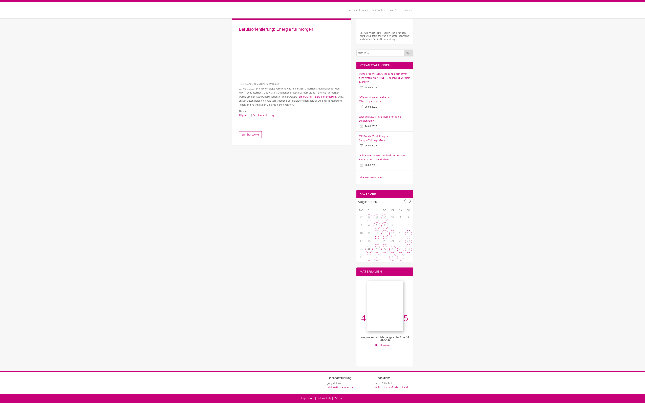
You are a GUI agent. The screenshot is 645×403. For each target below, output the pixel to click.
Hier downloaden (384, 345)
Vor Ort (394, 10)
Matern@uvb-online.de (341, 387)
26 (376, 249)
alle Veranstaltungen (371, 177)
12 (376, 233)
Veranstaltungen (358, 10)
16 (408, 233)
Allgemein (244, 115)
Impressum (307, 398)
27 (384, 249)
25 (369, 249)
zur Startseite (250, 134)
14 (392, 233)
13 (384, 233)
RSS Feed (339, 398)
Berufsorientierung (263, 115)
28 (369, 217)
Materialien (378, 10)
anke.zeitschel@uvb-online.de (392, 387)
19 (376, 241)
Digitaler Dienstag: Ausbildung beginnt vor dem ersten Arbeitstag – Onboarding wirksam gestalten (384, 77)
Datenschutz (324, 398)
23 (408, 241)
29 (376, 217)
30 (384, 217)
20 (384, 241)
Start (408, 53)
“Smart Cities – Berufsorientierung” (317, 96)
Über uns (408, 10)
